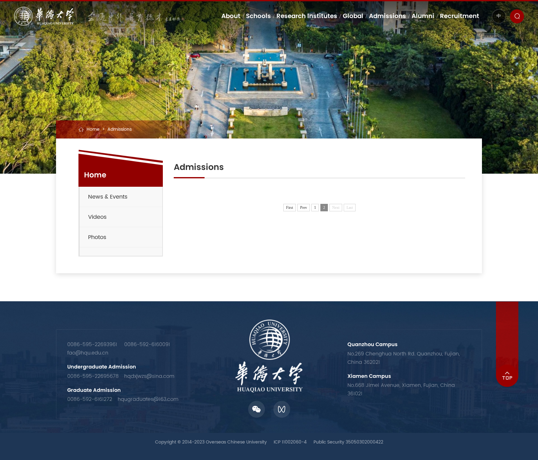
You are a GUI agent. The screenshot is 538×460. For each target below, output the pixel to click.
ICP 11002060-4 (290, 442)
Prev (303, 207)
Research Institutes (306, 16)
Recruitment (459, 16)
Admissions (387, 16)
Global (353, 16)
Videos (97, 217)
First (289, 207)
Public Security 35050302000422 (348, 442)
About (230, 16)
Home (93, 129)
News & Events (107, 196)
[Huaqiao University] (99, 16)
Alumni (423, 16)
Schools (258, 16)
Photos (97, 237)
